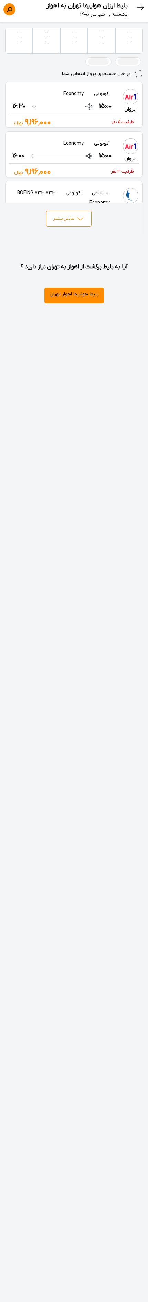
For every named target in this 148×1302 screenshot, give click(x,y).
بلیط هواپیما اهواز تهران (74, 294)
